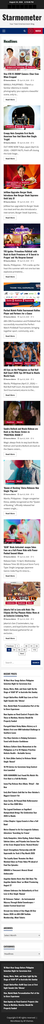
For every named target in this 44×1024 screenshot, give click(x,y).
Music (19, 127)
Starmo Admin (11, 80)
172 (34, 650)
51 (32, 646)
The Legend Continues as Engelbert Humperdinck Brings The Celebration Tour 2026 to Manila (20, 812)
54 (14, 650)
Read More (11, 100)
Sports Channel (12, 304)
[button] (3, 30)
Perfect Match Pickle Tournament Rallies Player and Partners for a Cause (22, 295)
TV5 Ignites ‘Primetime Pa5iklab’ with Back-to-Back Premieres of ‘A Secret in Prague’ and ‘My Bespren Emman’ (22, 236)
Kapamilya (29, 300)
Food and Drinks (13, 182)
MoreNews (15, 1021)
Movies (19, 422)
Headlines (31, 67)
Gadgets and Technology (16, 67)
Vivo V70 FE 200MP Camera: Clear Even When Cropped (22, 58)
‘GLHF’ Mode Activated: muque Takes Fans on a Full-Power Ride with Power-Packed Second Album (22, 531)
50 (26, 646)
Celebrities (11, 603)
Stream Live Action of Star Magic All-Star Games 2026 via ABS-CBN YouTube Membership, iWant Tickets (20, 914)
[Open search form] (25, 31)
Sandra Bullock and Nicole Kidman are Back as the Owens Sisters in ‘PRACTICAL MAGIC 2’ (22, 413)
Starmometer (22, 17)
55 (19, 650)
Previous (10, 646)
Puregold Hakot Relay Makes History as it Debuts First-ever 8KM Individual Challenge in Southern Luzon (22, 729)
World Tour (28, 127)
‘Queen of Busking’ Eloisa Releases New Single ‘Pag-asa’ (22, 472)
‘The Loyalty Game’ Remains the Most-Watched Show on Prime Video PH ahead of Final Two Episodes (21, 861)
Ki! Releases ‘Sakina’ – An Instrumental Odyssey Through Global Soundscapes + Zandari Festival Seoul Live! (19, 902)
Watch (38, 30)
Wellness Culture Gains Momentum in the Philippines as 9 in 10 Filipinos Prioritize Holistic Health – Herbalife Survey (20, 750)
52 (37, 646)
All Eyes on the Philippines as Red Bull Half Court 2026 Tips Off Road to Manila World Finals (22, 354)
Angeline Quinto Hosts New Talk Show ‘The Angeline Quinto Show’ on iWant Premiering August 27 (21, 882)
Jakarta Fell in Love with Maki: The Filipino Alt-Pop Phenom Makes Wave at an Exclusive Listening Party (22, 594)
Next (22, 653)
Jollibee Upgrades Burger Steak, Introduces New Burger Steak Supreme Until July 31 (22, 176)
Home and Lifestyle (14, 186)
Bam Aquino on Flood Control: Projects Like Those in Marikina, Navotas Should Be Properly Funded (21, 717)
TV (18, 245)
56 (24, 650)
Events (9, 300)
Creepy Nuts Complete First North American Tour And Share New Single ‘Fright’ (22, 117)
